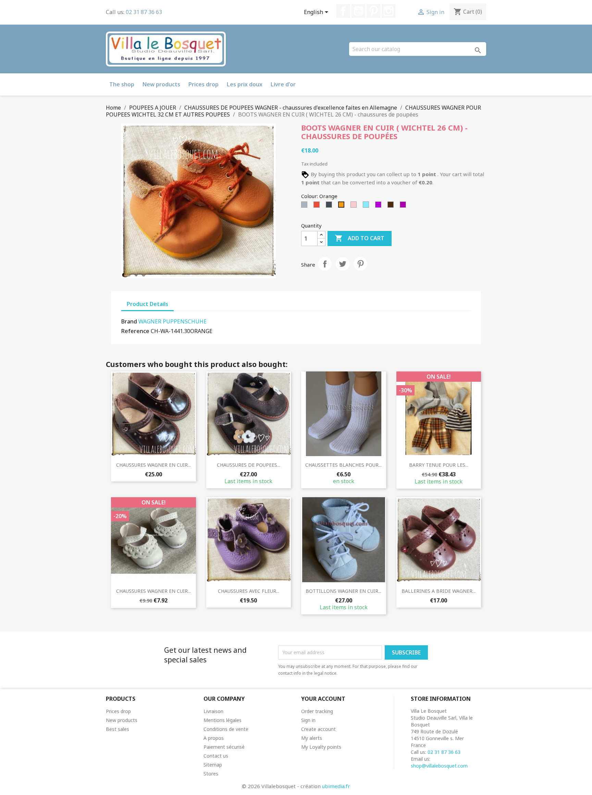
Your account (323, 698)
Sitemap (213, 764)
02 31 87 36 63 (144, 12)
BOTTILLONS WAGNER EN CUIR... (343, 591)
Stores (211, 773)
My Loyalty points (321, 747)
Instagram (388, 11)
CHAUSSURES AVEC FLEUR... (248, 591)
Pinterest (373, 11)
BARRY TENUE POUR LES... (438, 465)
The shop (121, 84)
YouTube (358, 11)
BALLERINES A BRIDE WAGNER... (439, 591)
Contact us (216, 756)
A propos (214, 738)
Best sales (117, 729)
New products (161, 84)
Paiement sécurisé (224, 747)
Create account (318, 729)
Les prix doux (244, 84)
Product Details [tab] (147, 304)
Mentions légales (223, 720)
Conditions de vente (226, 729)
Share (325, 264)
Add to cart (359, 238)
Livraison (213, 711)
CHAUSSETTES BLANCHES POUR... (343, 465)
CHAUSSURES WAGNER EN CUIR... (153, 465)
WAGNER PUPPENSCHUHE (172, 321)
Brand (129, 321)
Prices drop (203, 84)
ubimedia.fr (336, 786)
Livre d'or (283, 84)
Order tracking (317, 711)
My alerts (311, 738)
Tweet (342, 264)
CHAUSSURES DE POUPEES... (248, 465)
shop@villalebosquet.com (439, 765)
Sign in (308, 720)
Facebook (343, 11)
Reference (135, 331)
